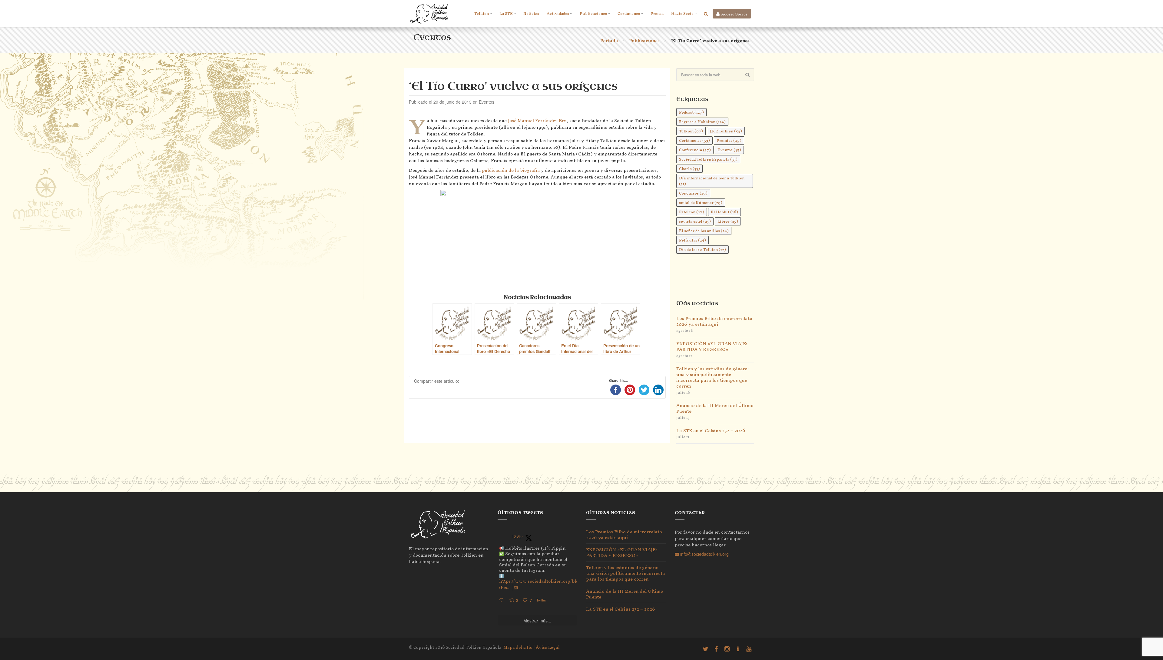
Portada (609, 40)
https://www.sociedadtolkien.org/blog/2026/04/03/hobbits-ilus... (563, 584)
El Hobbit (724, 212)
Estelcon (691, 212)
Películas (692, 240)
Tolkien (481, 13)
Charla (689, 169)
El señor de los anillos (704, 231)
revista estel (695, 221)
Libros (727, 221)
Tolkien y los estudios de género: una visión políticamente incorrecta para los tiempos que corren (712, 377)
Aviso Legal (548, 647)
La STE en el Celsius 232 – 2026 (710, 430)
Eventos (729, 150)
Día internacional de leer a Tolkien (711, 181)
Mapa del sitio (517, 647)
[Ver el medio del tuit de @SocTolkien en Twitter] (515, 587)
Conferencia (695, 150)
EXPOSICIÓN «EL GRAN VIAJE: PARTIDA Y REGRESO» (711, 346)
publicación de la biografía (511, 170)
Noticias (531, 13)
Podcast (691, 112)
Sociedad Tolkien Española (708, 159)
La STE (506, 13)
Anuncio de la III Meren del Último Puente (715, 408)
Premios (729, 140)
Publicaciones (593, 13)
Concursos (693, 193)
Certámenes (629, 13)
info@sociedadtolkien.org (704, 554)
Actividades (558, 13)
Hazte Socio (682, 13)
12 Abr (517, 536)
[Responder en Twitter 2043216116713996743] (503, 600)
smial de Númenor (700, 202)
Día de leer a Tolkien (702, 249)
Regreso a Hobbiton (702, 122)
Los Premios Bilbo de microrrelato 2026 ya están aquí (714, 321)
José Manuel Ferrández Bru (537, 120)
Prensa (657, 13)
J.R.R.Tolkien (726, 131)
